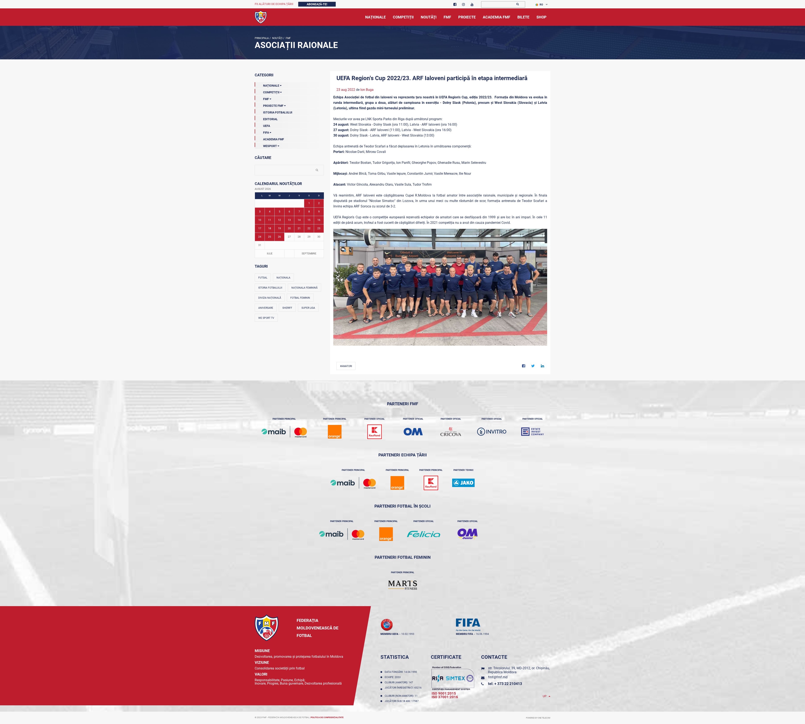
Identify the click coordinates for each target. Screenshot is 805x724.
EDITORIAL (270, 119)
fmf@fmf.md (498, 677)
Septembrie (309, 253)
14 (299, 220)
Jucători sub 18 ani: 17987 (402, 701)
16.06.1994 (482, 634)
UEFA (266, 126)
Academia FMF (273, 139)
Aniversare (265, 307)
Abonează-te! (317, 4)
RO (541, 4)
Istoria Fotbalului (277, 112)
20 (289, 228)
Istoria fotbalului (270, 287)
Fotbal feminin (300, 297)
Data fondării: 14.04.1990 (401, 672)
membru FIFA (464, 634)
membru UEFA (389, 634)
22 (309, 228)
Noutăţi (276, 38)
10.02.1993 (407, 634)
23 (318, 228)
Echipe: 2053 (393, 677)
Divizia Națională (269, 297)
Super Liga (308, 307)
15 (309, 220)
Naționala (283, 277)
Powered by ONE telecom (538, 718)
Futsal (262, 277)
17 (259, 228)
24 (259, 236)
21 (299, 228)
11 (269, 220)
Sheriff (287, 307)
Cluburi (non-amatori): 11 (402, 695)
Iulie (270, 253)
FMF (288, 38)
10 (259, 220)
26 (279, 236)
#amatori (346, 366)
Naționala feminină (304, 287)
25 (269, 236)
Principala (262, 38)
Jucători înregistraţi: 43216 (403, 689)
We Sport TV (266, 317)
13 (289, 220)
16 (318, 220)
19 (279, 228)
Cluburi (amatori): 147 (399, 682)
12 (279, 220)
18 (269, 228)
